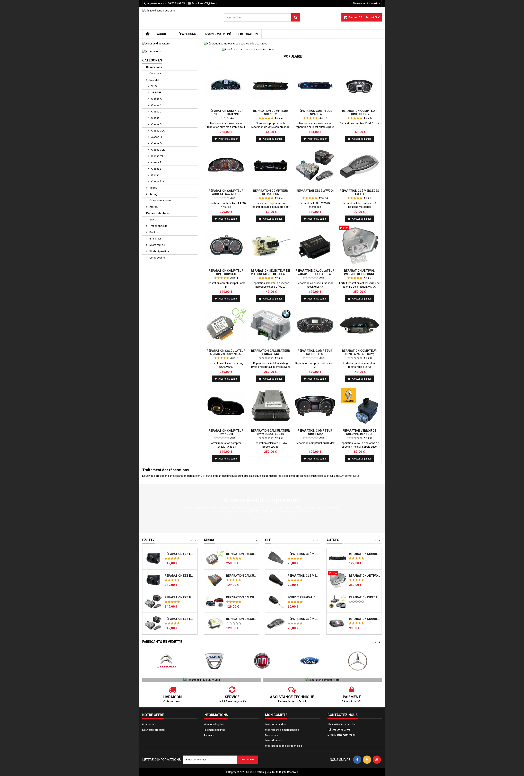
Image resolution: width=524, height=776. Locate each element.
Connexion (373, 3)
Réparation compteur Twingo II (226, 432)
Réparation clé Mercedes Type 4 (359, 192)
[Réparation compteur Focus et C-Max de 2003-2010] (293, 43)
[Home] (147, 34)
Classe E (156, 117)
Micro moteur (157, 244)
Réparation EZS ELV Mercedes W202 (180, 554)
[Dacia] (170, 661)
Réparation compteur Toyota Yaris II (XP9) (359, 352)
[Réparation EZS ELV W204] (315, 166)
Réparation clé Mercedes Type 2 (303, 575)
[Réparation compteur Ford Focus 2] (359, 86)
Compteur (155, 73)
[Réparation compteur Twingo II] (226, 406)
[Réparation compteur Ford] (322, 679)
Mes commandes (275, 724)
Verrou (153, 187)
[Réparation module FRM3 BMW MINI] (337, 623)
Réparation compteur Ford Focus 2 (359, 112)
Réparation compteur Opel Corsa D (226, 272)
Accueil (163, 34)
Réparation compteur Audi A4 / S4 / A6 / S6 (226, 192)
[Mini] (361, 661)
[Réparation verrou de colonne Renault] (359, 406)
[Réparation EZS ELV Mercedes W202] (153, 558)
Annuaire (209, 735)
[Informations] (170, 51)
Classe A (156, 98)
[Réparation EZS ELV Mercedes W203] (153, 580)
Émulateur (155, 238)
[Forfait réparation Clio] (276, 602)
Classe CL (157, 124)
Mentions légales (214, 724)
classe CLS (157, 136)
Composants (157, 257)
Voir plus (262, 518)
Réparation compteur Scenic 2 (270, 112)
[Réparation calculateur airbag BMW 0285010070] (215, 623)
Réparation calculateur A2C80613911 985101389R (241, 597)
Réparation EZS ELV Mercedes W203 (180, 575)
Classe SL (157, 175)
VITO (154, 86)
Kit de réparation (159, 251)
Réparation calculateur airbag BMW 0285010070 (241, 619)
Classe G (156, 143)
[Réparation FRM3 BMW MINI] (201, 679)
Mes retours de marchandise (282, 729)
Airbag (153, 194)
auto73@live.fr (346, 734)
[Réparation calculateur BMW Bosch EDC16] (270, 406)
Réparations (186, 34)
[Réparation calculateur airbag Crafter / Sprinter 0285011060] (215, 580)
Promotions (149, 724)
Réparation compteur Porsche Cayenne (226, 112)
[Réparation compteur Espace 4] (315, 86)
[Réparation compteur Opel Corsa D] (226, 246)
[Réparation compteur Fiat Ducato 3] (315, 325)
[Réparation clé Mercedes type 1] (276, 558)
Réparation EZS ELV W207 (180, 619)
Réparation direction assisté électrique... (364, 597)
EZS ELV (154, 79)
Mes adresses (273, 740)
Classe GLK (158, 149)
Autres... (154, 206)
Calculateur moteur (160, 200)
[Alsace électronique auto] (180, 19)
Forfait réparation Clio (303, 597)
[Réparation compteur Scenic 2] (270, 86)
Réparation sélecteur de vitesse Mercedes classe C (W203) (270, 274)
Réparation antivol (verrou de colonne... (364, 575)
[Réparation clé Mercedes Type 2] (276, 580)
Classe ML (157, 156)
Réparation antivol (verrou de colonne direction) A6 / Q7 (359, 274)
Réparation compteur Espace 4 (315, 112)
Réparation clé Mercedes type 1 (303, 554)
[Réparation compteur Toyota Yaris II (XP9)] (359, 325)
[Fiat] (218, 661)
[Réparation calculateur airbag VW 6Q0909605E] (226, 325)
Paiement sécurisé (214, 729)
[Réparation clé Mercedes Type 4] (359, 166)
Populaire (293, 56)
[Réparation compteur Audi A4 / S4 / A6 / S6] (226, 166)
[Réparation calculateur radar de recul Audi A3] (315, 246)
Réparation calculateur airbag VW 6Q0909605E (226, 352)
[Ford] (266, 661)
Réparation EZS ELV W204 (315, 190)
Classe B (156, 105)
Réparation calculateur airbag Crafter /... (241, 575)
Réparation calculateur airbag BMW (270, 352)
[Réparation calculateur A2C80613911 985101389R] (215, 602)
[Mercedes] (314, 661)
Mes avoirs (271, 735)
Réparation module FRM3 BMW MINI (364, 619)
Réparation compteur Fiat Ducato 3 (315, 352)
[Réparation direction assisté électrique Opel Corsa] (337, 602)
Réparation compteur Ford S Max (315, 432)
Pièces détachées (157, 213)
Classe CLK (158, 130)
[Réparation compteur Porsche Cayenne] (226, 86)
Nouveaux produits (153, 729)
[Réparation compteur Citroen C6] (270, 166)
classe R (156, 162)
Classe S (156, 168)
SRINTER (156, 92)
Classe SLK (158, 181)
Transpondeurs (158, 225)
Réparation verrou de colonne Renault (359, 432)
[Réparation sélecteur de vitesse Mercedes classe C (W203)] (270, 246)
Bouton (153, 232)
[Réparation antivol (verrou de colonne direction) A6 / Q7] (359, 246)
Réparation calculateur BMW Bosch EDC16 (270, 432)
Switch (153, 219)
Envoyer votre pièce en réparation (231, 34)
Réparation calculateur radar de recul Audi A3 (315, 272)
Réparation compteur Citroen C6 (270, 192)
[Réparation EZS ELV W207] (153, 623)
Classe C (156, 111)
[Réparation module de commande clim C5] (337, 558)
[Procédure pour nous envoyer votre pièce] (247, 49)
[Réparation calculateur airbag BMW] (270, 325)
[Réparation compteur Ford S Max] (315, 406)
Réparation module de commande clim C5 (364, 554)
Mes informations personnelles (283, 745)
